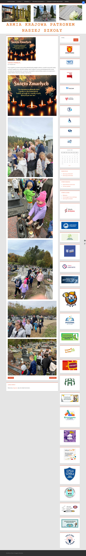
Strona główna (11, 1)
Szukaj (62, 37)
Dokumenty (26, 1)
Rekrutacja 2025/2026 (68, 175)
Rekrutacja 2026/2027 (68, 173)
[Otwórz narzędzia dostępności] (83, 2)
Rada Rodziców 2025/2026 (69, 184)
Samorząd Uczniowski (68, 198)
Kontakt (67, 1)
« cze (69, 165)
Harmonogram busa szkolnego (70, 197)
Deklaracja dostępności (38, 1)
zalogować (15, 388)
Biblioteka (65, 195)
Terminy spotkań (66, 186)
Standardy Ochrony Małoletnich (55, 1)
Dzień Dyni (11, 378)
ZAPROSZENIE (52, 378)
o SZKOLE (19, 1)
